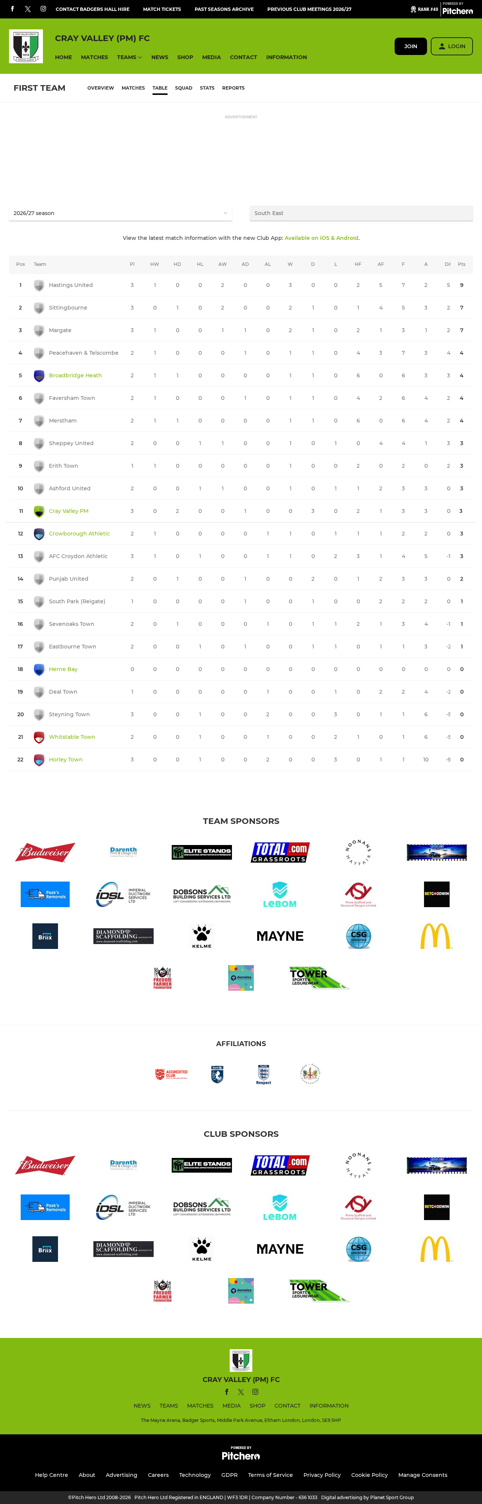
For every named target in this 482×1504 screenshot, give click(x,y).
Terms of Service (270, 1475)
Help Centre (51, 1475)
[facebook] (12, 9)
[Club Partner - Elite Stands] (202, 854)
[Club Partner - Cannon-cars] (437, 854)
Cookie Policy (369, 1475)
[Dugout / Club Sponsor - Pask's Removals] (45, 896)
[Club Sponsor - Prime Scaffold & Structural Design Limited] (358, 896)
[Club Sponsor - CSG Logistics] (358, 937)
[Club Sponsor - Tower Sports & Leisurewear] (319, 979)
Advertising (121, 1475)
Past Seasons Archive (224, 9)
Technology (195, 1475)
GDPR (229, 1475)
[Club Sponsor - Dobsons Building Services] (202, 896)
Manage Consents (422, 1475)
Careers (158, 1475)
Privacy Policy (322, 1475)
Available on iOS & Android (321, 238)
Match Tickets (162, 9)
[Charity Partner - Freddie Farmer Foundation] (163, 979)
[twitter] (28, 9)
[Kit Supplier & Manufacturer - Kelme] (202, 937)
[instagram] (43, 9)
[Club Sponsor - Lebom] (280, 896)
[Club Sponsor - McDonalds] (437, 937)
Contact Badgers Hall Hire (93, 9)
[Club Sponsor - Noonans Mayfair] (358, 854)
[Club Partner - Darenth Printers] (123, 854)
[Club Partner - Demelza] (241, 979)
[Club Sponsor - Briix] (45, 937)
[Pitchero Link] (458, 12)
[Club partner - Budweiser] (45, 854)
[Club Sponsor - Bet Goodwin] (437, 896)
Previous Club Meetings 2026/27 (309, 9)
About (87, 1475)
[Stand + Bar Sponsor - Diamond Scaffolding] (123, 937)
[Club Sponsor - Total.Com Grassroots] (280, 854)
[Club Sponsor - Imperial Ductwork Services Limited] (123, 896)
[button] (63, 57)
